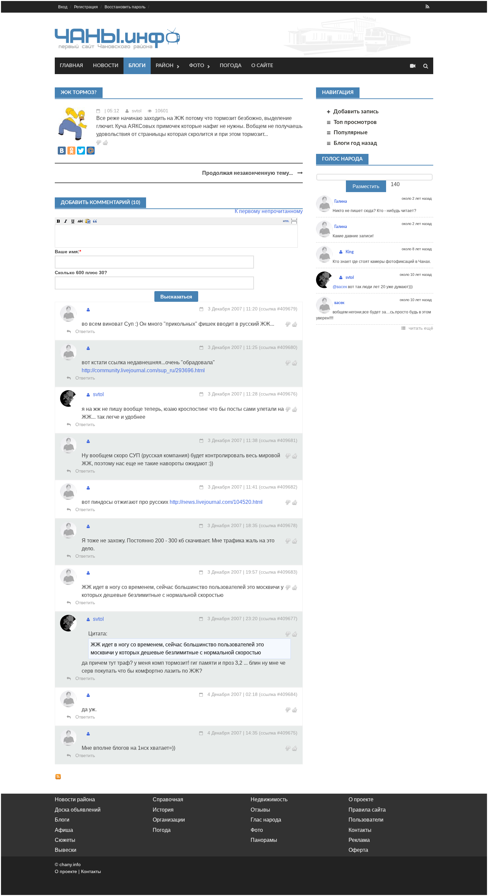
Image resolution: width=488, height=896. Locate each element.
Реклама (359, 840)
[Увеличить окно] (294, 219)
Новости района (75, 799)
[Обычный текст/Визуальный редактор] (286, 221)
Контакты (360, 830)
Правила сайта (367, 810)
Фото (196, 65)
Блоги (137, 65)
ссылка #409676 (278, 393)
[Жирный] (58, 221)
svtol (136, 110)
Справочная (168, 799)
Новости (106, 65)
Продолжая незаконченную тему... (248, 173)
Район (165, 65)
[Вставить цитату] (95, 221)
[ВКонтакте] (62, 151)
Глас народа (266, 820)
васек (339, 303)
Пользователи (366, 820)
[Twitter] (81, 151)
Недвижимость (269, 799)
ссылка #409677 (278, 618)
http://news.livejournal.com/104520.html (216, 502)
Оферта (358, 850)
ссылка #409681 (278, 440)
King (350, 252)
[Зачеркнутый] (80, 221)
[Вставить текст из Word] (87, 221)
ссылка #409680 (278, 347)
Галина (340, 201)
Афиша (64, 830)
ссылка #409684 (278, 694)
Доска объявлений (78, 810)
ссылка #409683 (278, 572)
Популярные (350, 132)
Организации (169, 820)
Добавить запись (355, 111)
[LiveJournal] (100, 151)
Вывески (65, 850)
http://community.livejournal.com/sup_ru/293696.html (143, 370)
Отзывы (260, 810)
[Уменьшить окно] (294, 222)
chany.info (70, 864)
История (163, 810)
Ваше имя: (68, 251)
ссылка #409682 (278, 487)
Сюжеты (65, 840)
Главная (71, 65)
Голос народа (342, 159)
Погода (230, 65)
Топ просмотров (355, 122)
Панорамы (264, 840)
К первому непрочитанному (269, 211)
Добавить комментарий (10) (100, 202)
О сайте (262, 65)
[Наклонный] (65, 221)
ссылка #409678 (278, 525)
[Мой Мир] (91, 151)
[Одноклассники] (71, 151)
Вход (62, 7)
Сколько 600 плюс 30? (81, 272)
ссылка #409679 (278, 308)
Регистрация (86, 7)
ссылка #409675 (278, 732)
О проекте (361, 799)
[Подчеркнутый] (73, 221)
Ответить (84, 331)
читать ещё (421, 328)
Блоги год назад (355, 143)
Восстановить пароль (125, 7)
